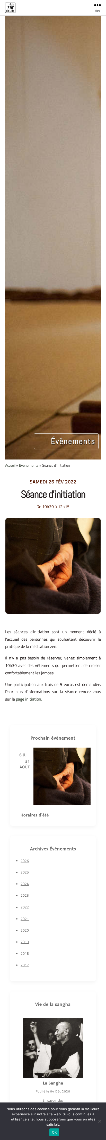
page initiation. (29, 699)
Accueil (10, 465)
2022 (25, 907)
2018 (25, 953)
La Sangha (53, 1083)
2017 (25, 965)
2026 (25, 860)
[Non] (99, 1121)
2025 (25, 872)
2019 (25, 941)
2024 (25, 883)
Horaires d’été (35, 815)
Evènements (29, 465)
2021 (25, 918)
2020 (25, 930)
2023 (25, 895)
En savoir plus (53, 1100)
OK (54, 1132)
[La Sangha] (53, 1048)
